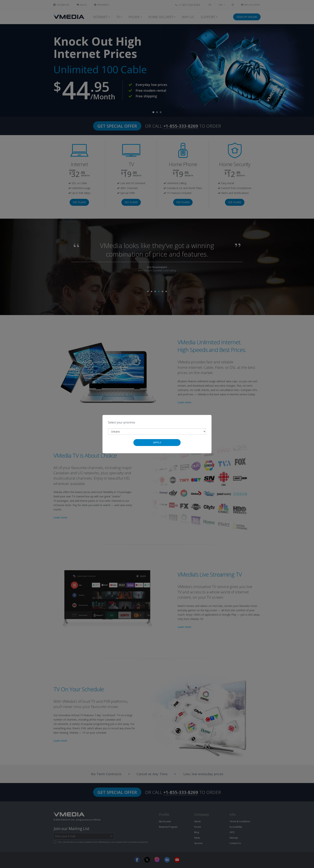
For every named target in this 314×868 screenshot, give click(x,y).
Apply (157, 442)
